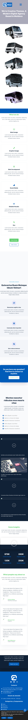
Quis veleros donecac (14, 348)
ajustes (11, 715)
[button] (14, 446)
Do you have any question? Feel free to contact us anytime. (14, 371)
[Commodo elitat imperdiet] (14, 323)
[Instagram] (17, 682)
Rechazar (10, 717)
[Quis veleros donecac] (14, 344)
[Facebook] (11, 682)
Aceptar (4, 717)
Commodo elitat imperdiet (14, 328)
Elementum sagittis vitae (14, 307)
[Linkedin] (14, 682)
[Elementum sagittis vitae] (14, 303)
